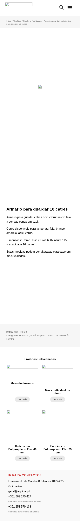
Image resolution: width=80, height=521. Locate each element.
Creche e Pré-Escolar (32, 21)
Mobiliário (17, 21)
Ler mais (22, 399)
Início (8, 21)
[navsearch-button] (61, 7)
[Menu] (70, 9)
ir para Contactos (25, 475)
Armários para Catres (53, 21)
